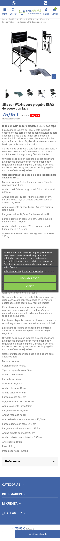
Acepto (29, 286)
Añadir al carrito (39, 534)
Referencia (12, 461)
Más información (12, 271)
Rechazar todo (29, 278)
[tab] (30, 462)
